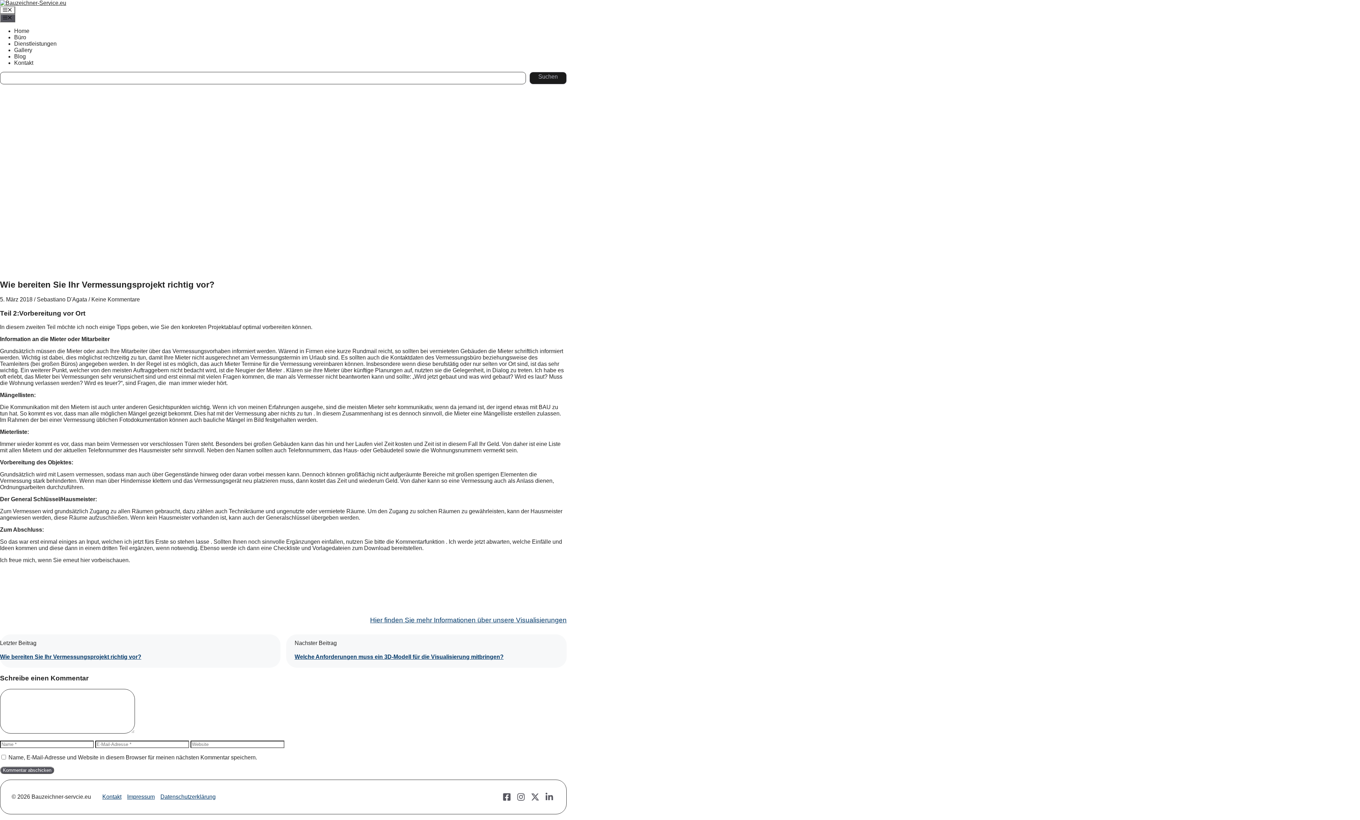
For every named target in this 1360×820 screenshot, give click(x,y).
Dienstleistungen (35, 44)
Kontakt (23, 63)
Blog (20, 56)
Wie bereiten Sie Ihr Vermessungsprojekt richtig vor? (70, 657)
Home (21, 31)
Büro (20, 37)
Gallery (23, 50)
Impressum (141, 797)
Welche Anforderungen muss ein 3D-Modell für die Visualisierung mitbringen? (399, 657)
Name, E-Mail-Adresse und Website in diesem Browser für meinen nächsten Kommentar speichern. (132, 757)
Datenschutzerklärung (188, 797)
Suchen (548, 77)
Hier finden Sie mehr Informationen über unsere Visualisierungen (468, 620)
